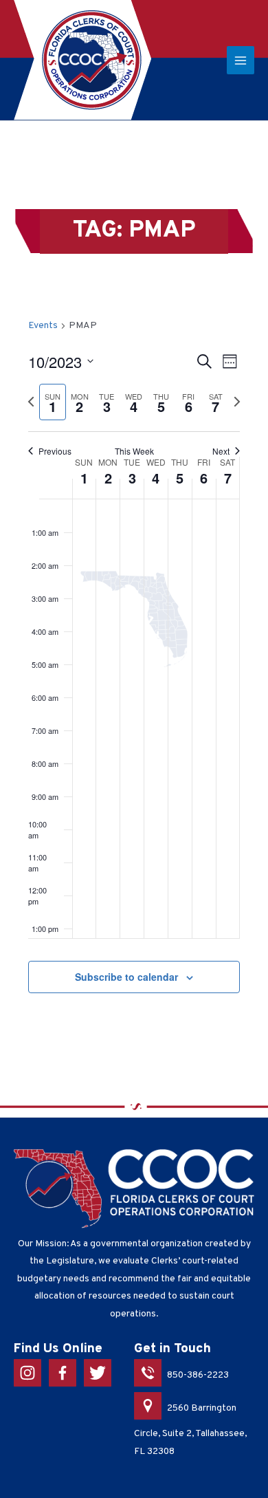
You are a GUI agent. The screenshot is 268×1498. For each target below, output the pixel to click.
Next (221, 451)
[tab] (53, 402)
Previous (54, 451)
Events (43, 326)
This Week (134, 451)
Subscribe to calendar (126, 977)
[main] (134, 672)
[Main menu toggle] (241, 60)
